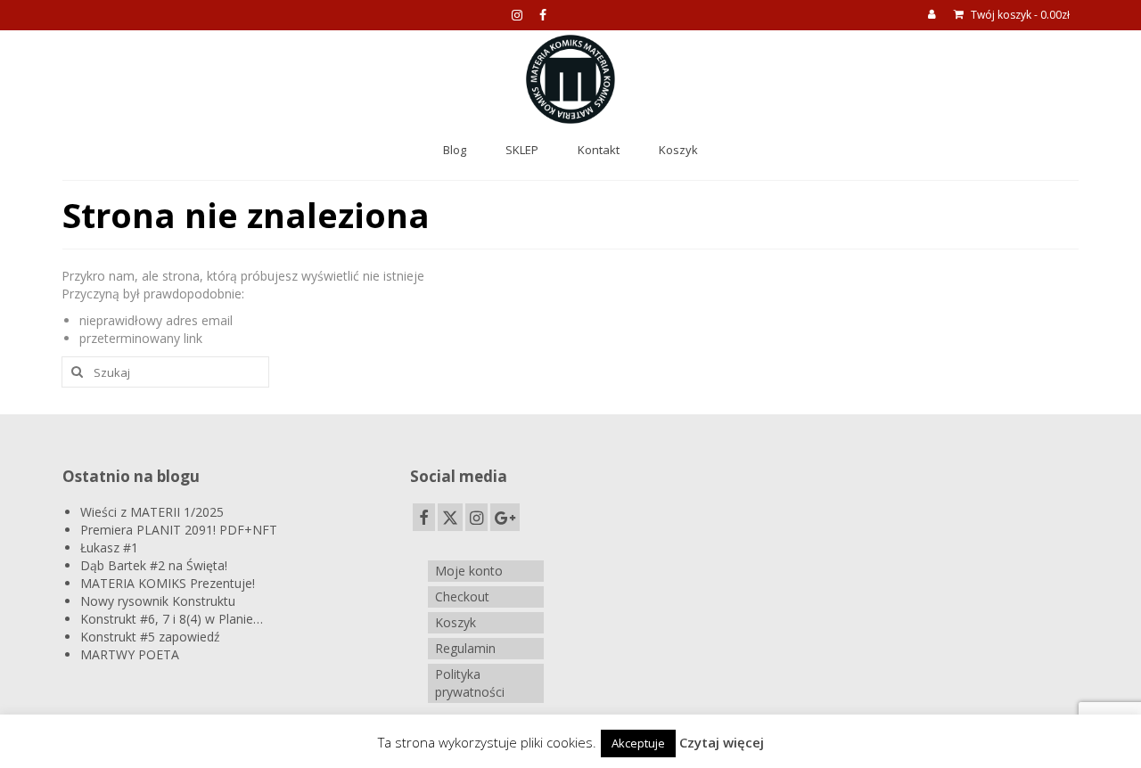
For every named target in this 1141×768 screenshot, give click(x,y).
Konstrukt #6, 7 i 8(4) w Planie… (171, 618)
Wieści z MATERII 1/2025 (152, 511)
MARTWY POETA (129, 654)
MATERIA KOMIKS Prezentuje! (167, 583)
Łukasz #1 (109, 547)
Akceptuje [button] (638, 743)
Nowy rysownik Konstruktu (157, 600)
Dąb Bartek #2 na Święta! (153, 565)
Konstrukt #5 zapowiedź (150, 636)
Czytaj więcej (721, 742)
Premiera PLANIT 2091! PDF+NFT (178, 529)
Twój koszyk (1019, 14)
